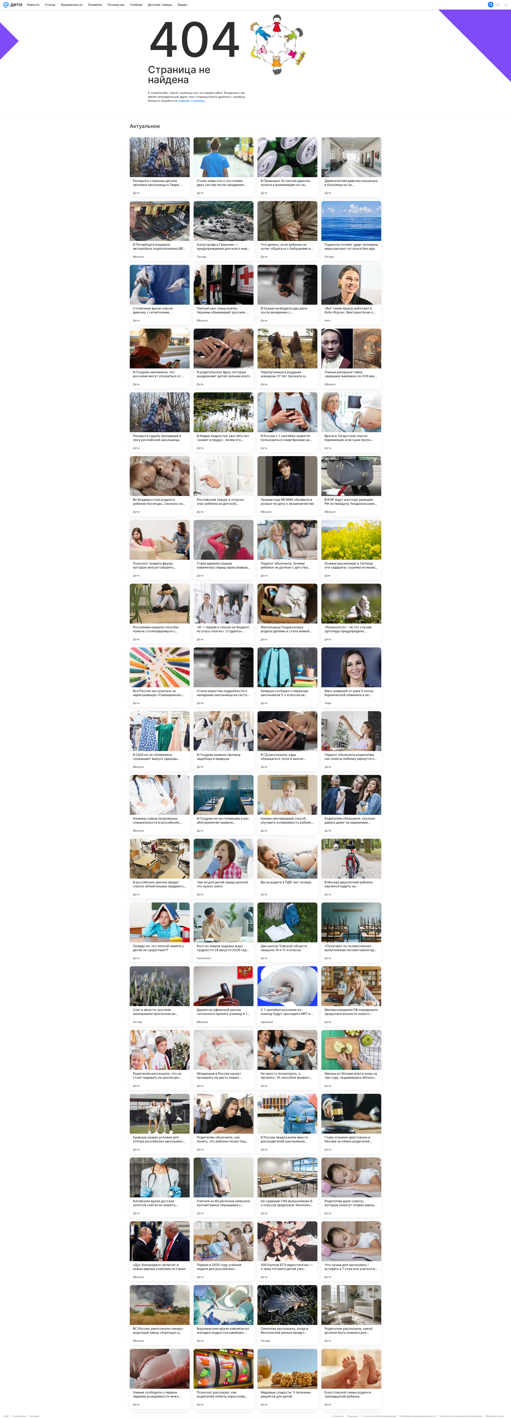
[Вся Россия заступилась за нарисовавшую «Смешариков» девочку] (160, 677)
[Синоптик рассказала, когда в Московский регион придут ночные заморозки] (287, 1315)
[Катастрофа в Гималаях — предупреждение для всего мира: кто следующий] (224, 231)
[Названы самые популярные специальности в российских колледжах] (160, 805)
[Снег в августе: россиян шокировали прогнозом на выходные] (160, 996)
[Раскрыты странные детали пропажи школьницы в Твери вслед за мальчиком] (160, 167)
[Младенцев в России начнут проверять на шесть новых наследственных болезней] (224, 1060)
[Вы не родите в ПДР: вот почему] (287, 869)
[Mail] (6, 5)
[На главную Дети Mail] (15, 5)
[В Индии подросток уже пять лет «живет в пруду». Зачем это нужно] (224, 422)
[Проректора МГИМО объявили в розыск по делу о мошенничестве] (287, 486)
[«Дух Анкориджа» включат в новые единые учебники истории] (160, 1251)
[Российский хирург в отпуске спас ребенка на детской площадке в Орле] (224, 486)
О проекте (338, 1416)
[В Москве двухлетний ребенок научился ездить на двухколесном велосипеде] (351, 869)
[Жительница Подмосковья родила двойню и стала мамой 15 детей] (287, 613)
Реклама (34, 1416)
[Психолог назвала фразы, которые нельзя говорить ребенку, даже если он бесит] (160, 550)
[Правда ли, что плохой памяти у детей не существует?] (160, 932)
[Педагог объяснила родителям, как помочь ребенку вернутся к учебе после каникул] (351, 741)
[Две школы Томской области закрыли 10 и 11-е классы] (287, 932)
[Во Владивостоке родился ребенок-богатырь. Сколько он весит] (160, 486)
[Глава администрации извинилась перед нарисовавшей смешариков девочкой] (224, 550)
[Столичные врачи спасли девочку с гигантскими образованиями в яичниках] (160, 295)
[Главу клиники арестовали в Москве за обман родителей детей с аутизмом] (351, 1124)
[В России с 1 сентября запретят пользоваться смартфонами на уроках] (287, 422)
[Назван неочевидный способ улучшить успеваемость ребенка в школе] (287, 805)
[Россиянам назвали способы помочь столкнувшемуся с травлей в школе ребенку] (160, 613)
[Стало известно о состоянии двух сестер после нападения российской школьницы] (224, 167)
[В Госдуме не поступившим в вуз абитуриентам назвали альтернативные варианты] (224, 805)
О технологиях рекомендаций (378, 1416)
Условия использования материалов (460, 1416)
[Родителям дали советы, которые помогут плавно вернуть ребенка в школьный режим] (351, 1187)
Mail (6, 1416)
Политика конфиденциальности (417, 1416)
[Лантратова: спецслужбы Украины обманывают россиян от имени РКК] (224, 295)
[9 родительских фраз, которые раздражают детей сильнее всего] (224, 358)
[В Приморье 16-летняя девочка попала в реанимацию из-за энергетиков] (287, 167)
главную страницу (191, 101)
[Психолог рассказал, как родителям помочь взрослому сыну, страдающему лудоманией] (224, 1379)
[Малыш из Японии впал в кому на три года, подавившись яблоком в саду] (351, 1060)
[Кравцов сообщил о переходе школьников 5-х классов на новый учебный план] (287, 677)
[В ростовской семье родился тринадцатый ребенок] (351, 1379)
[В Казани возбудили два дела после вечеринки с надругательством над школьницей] (287, 295)
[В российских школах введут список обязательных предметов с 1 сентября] (160, 869)
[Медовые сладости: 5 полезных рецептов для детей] (287, 1379)
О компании (19, 1416)
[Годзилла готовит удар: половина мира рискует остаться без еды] (351, 231)
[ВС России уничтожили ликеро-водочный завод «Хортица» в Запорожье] (160, 1315)
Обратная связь (494, 1416)
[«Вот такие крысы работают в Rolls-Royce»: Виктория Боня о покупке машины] (351, 295)
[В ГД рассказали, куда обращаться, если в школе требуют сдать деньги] (287, 741)
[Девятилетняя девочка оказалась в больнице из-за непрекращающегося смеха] (351, 167)
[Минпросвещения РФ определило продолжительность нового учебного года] (351, 996)
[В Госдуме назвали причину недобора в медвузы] (224, 741)
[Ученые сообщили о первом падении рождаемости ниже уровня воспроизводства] (160, 1379)
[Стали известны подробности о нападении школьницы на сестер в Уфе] (224, 677)
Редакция (352, 1416)
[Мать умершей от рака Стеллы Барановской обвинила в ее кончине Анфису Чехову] (351, 677)
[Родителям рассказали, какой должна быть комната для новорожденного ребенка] (351, 1315)
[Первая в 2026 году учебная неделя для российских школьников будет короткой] (224, 1251)
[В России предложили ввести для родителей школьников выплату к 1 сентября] (287, 1124)
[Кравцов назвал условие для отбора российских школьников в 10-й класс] (160, 1124)
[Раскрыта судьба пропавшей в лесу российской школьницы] (160, 422)
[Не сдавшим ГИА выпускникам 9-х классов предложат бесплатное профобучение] (287, 1187)
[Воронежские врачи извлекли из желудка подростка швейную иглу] (224, 1315)
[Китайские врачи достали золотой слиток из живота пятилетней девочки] (160, 1187)
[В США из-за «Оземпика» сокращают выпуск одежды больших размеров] (160, 741)
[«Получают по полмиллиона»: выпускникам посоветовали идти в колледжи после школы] (351, 932)
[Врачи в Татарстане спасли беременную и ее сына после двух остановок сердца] (351, 422)
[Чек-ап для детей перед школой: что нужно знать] (224, 869)
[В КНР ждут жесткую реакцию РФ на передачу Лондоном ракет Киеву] (351, 486)
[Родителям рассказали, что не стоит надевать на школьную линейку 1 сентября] (160, 1060)
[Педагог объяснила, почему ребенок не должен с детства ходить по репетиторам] (287, 550)
